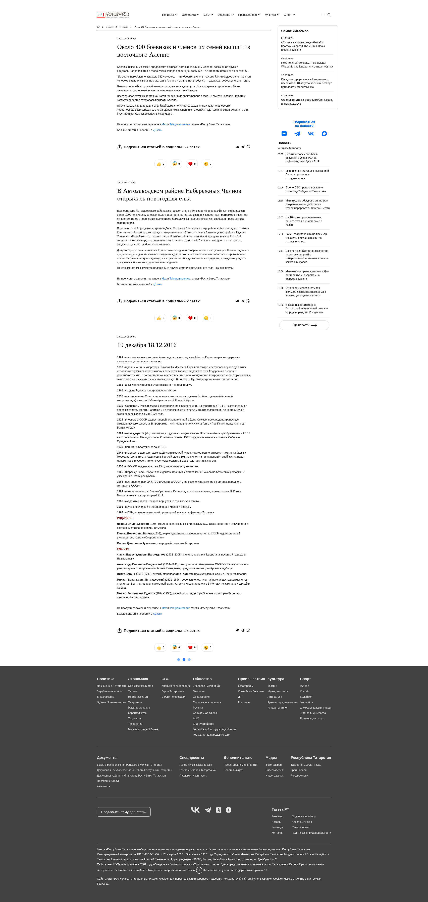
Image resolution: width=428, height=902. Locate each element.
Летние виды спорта (312, 718)
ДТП (241, 696)
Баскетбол (306, 702)
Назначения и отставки (111, 685)
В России (124, 27)
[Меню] (323, 15)
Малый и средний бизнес (143, 729)
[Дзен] (284, 133)
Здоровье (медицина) (206, 685)
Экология (199, 691)
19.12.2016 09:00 (126, 182)
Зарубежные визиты (109, 691)
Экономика (189, 14)
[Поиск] (329, 15)
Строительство (137, 713)
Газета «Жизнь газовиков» (195, 764)
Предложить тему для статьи (123, 812)
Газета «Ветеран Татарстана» (197, 770)
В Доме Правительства (111, 702)
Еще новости (300, 325)
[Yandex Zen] (228, 810)
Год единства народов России (211, 734)
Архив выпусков (302, 821)
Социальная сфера (205, 713)
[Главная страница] (112, 15)
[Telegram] (242, 146)
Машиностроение (139, 707)
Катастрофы (245, 685)
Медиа (271, 757)
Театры (272, 685)
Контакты (277, 832)
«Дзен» (157, 130)
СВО (206, 14)
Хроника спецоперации (176, 685)
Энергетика (135, 702)
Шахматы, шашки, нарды (315, 707)
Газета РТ (280, 809)
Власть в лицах (233, 770)
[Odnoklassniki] (218, 810)
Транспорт (134, 718)
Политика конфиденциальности (311, 832)
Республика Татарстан (311, 757)
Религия (198, 707)
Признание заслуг (108, 781)
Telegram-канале (180, 124)
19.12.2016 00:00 (126, 336)
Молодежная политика (207, 702)
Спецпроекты (191, 757)
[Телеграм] (297, 133)
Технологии (135, 723)
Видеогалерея (274, 770)
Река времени (299, 775)
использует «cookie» (156, 878)
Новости (284, 143)
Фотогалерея (273, 764)
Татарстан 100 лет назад (306, 764)
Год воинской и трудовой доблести (214, 729)
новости (110, 27)
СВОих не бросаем (173, 696)
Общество (224, 14)
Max (164, 124)
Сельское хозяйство (140, 685)
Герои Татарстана (173, 691)
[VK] (195, 810)
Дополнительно (238, 757)
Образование (201, 696)
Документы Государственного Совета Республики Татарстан (134, 770)
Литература (275, 696)
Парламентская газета (193, 775)
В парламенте (105, 696)
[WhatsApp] (248, 146)
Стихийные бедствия (251, 691)
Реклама (277, 816)
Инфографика (274, 775)
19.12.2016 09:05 (126, 38)
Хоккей (304, 691)
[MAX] (324, 133)
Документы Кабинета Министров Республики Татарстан (131, 775)
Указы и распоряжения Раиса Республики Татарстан (129, 764)
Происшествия (247, 14)
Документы (107, 757)
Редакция (278, 827)
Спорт (288, 14)
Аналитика (103, 786)
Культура (270, 14)
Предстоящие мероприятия (241, 764)
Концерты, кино (277, 707)
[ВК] (311, 133)
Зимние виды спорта (313, 713)
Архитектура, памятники (283, 702)
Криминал (244, 702)
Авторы (276, 821)
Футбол (304, 685)
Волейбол (306, 696)
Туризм (132, 691)
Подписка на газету (304, 816)
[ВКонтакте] (237, 146)
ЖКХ (196, 718)
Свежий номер (301, 827)
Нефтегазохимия (138, 696)
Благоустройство (203, 723)
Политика (168, 14)
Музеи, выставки (278, 691)
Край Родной (299, 770)
